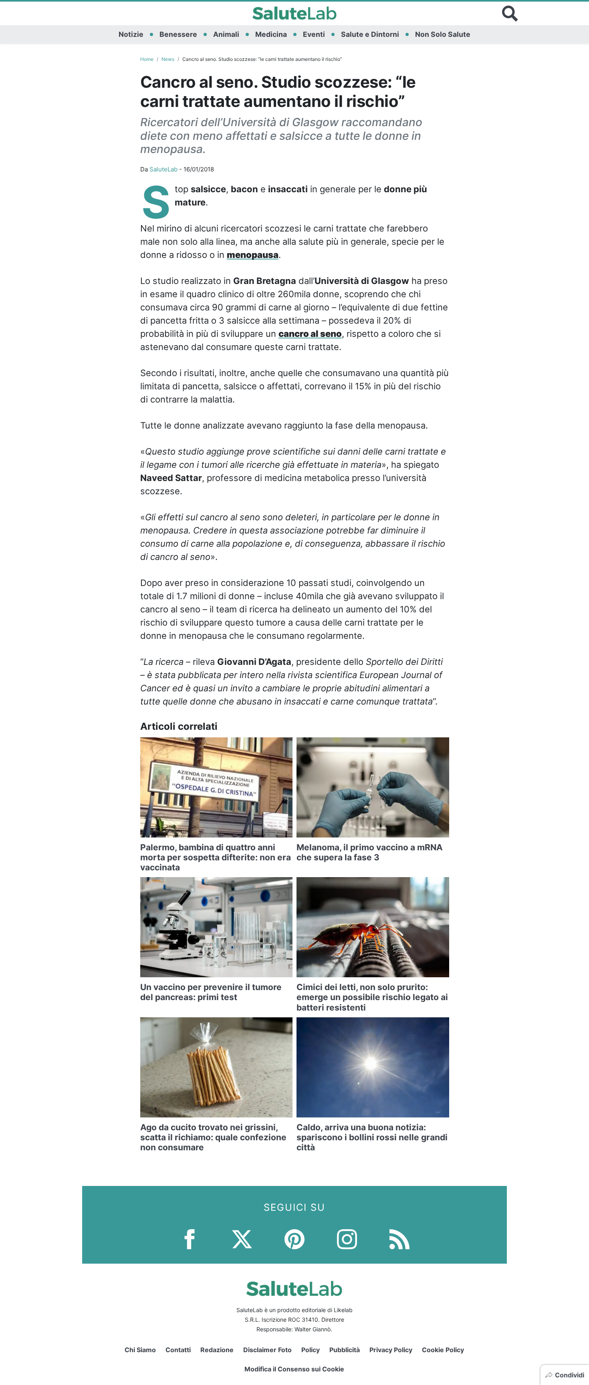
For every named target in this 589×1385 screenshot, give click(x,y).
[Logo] (294, 13)
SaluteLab (163, 169)
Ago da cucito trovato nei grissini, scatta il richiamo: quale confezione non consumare (213, 1137)
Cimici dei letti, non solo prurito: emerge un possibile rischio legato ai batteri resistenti (372, 997)
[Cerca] (510, 14)
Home (146, 59)
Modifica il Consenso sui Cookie (294, 1369)
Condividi (569, 1375)
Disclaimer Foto (267, 1350)
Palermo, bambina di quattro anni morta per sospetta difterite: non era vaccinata (215, 857)
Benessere (178, 34)
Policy (310, 1350)
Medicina (271, 34)
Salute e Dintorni (370, 34)
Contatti (178, 1350)
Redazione (217, 1350)
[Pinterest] (294, 1238)
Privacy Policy (390, 1350)
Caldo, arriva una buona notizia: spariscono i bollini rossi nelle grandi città (372, 1137)
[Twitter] (242, 1238)
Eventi (314, 34)
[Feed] (399, 1238)
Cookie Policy (443, 1350)
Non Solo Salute (442, 34)
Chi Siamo (140, 1350)
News (167, 59)
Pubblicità (344, 1350)
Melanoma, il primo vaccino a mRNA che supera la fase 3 (370, 852)
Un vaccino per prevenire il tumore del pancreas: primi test (211, 992)
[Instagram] (347, 1238)
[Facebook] (190, 1238)
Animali (226, 34)
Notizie (131, 34)
